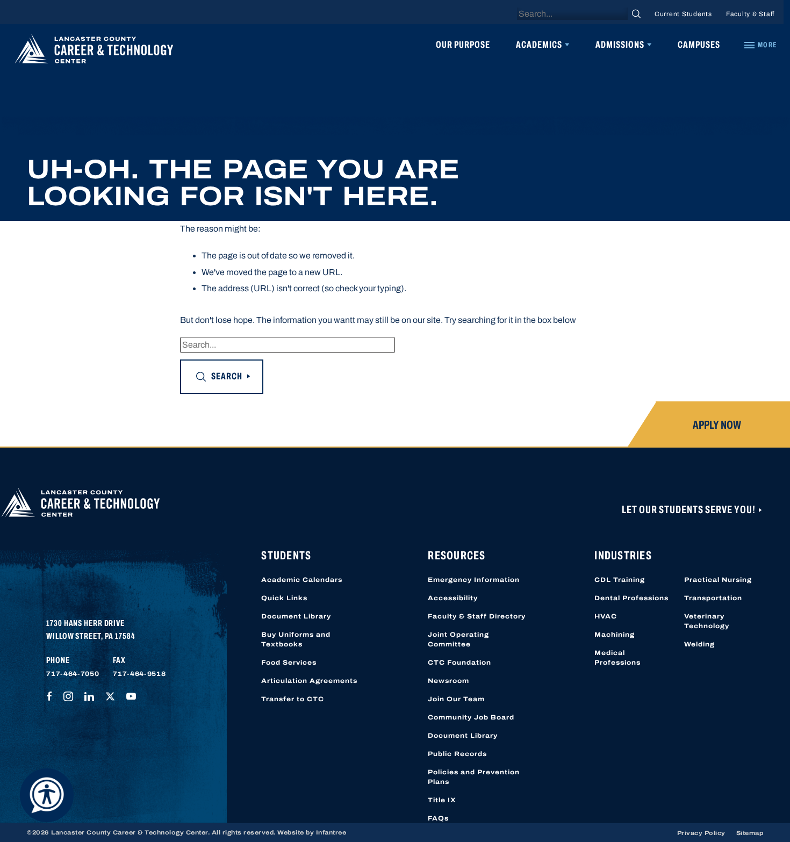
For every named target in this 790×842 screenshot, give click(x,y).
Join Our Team (456, 699)
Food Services (289, 662)
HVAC (605, 616)
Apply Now (717, 425)
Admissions (619, 44)
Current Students (683, 14)
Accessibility (453, 598)
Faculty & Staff (750, 14)
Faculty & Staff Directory (477, 616)
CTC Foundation (459, 662)
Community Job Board (471, 717)
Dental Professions (631, 598)
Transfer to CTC (292, 699)
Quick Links (284, 598)
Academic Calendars (301, 580)
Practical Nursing (718, 580)
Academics (539, 44)
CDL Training (619, 580)
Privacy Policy (701, 833)
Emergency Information (474, 580)
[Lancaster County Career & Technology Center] (94, 51)
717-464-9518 (139, 674)
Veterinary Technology (706, 621)
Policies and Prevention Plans (474, 777)
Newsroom (448, 681)
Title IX (442, 800)
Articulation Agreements (309, 681)
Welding (699, 644)
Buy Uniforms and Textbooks (296, 639)
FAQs (438, 818)
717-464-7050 (72, 674)
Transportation (713, 598)
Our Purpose (463, 44)
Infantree (331, 832)
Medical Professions (617, 657)
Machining (614, 634)
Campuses (699, 44)
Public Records (457, 754)
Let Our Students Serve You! (689, 509)
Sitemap (750, 833)
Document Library (296, 616)
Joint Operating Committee (458, 639)
